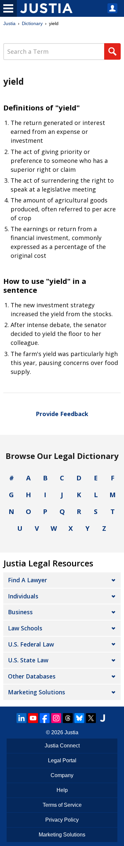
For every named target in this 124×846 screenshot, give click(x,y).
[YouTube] (33, 718)
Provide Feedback (62, 414)
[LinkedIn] (21, 718)
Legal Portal (62, 760)
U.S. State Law (28, 660)
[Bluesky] (79, 718)
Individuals (23, 596)
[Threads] (68, 718)
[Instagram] (56, 718)
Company (62, 775)
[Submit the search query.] (112, 51)
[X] (91, 718)
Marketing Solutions (36, 692)
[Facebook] (45, 718)
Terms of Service (62, 805)
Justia (9, 23)
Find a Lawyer (27, 580)
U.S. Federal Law (31, 644)
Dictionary (32, 23)
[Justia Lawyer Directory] (102, 718)
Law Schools (25, 628)
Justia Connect (62, 745)
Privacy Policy (62, 820)
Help (62, 790)
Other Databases (32, 676)
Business (20, 612)
